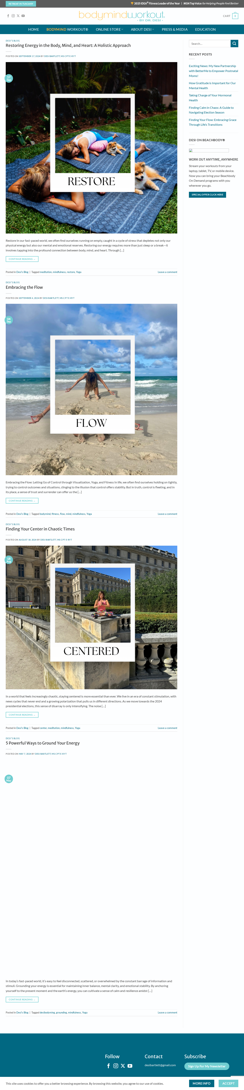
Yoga (78, 271)
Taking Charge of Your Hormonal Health (210, 97)
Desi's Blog (13, 40)
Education (205, 29)
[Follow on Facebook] (8, 16)
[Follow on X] (18, 16)
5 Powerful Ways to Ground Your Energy (42, 743)
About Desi (141, 29)
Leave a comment (167, 271)
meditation (46, 271)
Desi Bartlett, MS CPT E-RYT (60, 56)
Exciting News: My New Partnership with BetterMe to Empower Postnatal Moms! (213, 70)
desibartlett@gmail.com (160, 1065)
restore (71, 271)
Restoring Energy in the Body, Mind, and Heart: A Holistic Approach (68, 45)
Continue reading (22, 259)
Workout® (67, 29)
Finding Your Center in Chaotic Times (40, 529)
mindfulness (59, 271)
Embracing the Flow (24, 287)
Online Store (108, 29)
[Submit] (234, 43)
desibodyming (47, 1012)
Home (33, 29)
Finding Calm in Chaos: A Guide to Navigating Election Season (211, 110)
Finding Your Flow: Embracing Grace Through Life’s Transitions (212, 122)
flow (62, 513)
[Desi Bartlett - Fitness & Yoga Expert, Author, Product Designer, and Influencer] (122, 16)
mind (68, 513)
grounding (61, 1012)
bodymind (45, 513)
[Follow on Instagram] (13, 16)
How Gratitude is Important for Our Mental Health (212, 85)
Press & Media (175, 29)
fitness (55, 513)
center (43, 727)
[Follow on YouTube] (23, 16)
